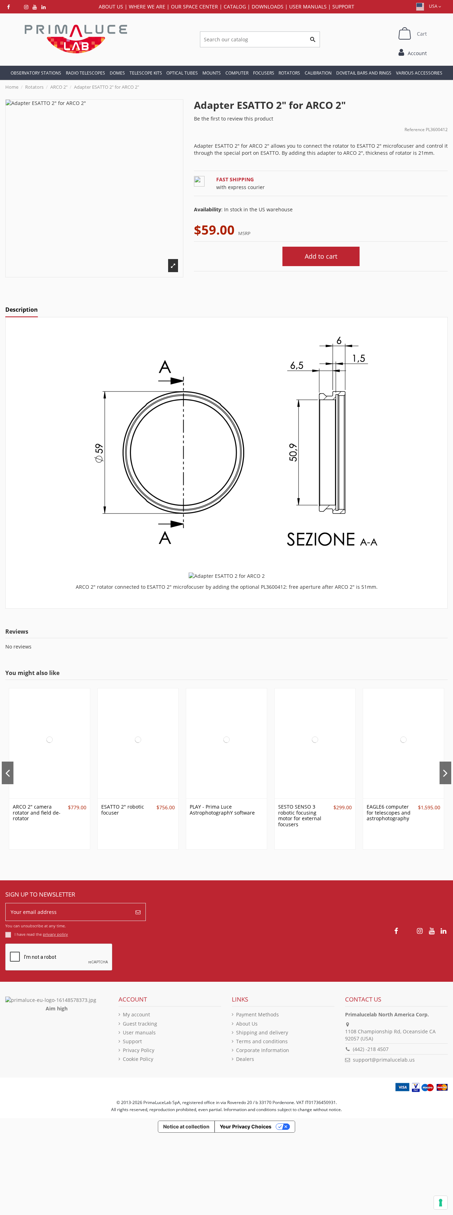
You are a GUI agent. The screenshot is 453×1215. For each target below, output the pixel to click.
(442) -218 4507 (371, 1049)
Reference (415, 130)
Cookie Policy (138, 1059)
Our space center (194, 6)
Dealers (245, 1059)
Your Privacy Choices (245, 1126)
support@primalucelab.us (384, 1059)
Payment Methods (257, 1014)
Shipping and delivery (262, 1032)
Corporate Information (262, 1050)
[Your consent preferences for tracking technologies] (440, 1202)
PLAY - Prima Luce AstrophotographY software (222, 809)
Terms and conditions (262, 1041)
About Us (247, 1023)
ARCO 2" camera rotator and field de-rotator (37, 812)
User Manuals (308, 6)
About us (111, 6)
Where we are (147, 6)
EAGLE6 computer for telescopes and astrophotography (389, 812)
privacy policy (55, 934)
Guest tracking (140, 1023)
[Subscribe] (138, 912)
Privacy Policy (138, 1050)
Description (21, 309)
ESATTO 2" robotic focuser (122, 809)
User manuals (139, 1032)
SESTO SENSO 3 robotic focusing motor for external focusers (299, 815)
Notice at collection (186, 1126)
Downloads (267, 6)
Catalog (235, 6)
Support (343, 6)
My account (136, 1014)
